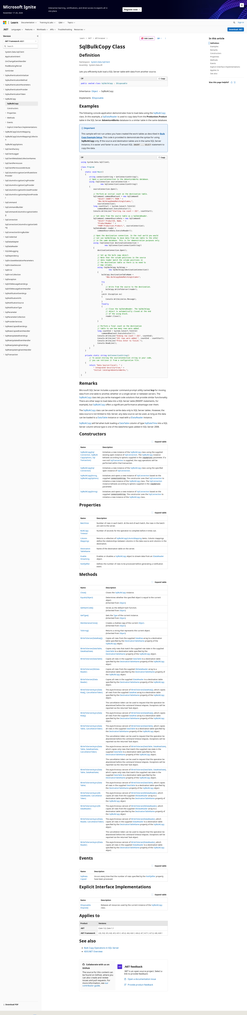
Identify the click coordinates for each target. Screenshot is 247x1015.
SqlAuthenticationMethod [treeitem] (16, 80)
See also (213, 73)
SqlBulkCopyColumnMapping (129, 538)
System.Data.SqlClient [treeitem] (14, 52)
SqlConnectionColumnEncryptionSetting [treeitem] (21, 226)
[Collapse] (38, 36)
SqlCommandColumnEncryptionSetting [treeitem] (21, 213)
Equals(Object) (86, 597)
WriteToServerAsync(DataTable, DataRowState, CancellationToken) (91, 749)
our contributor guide (95, 984)
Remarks (214, 50)
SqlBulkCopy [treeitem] (12, 103)
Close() (83, 592)
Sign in (241, 22)
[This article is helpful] (231, 82)
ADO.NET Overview (93, 951)
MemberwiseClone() (89, 623)
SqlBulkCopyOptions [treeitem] (14, 144)
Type (115, 615)
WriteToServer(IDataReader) (143, 819)
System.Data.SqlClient (100, 62)
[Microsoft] (4, 22)
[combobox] (20, 41)
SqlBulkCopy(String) (88, 491)
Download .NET (235, 29)
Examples (214, 46)
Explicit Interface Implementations (225, 67)
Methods (214, 60)
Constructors (215, 53)
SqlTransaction (116, 460)
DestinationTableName (134, 641)
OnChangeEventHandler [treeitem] (15, 61)
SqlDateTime (151, 423)
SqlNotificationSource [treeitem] (14, 303)
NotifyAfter (85, 564)
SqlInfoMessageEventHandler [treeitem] (18, 288)
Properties (214, 56)
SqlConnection (131, 455)
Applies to (214, 70)
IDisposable (97, 98)
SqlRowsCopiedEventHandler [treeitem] (17, 331)
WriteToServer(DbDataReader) (144, 793)
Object (94, 91)
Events (213, 63)
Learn (82, 38)
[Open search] (234, 22)
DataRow (139, 638)
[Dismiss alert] (242, 5)
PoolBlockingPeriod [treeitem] (13, 66)
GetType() (84, 615)
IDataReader (137, 417)
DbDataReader (141, 669)
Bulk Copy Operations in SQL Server (101, 947)
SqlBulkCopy (159, 113)
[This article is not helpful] (234, 82)
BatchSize (84, 523)
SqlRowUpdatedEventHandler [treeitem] (18, 340)
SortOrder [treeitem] (9, 70)
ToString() (84, 630)
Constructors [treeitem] (12, 108)
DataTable (102, 417)
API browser (100, 38)
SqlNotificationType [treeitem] (13, 307)
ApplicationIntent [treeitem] (12, 56)
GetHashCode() (86, 608)
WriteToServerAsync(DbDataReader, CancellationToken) (91, 796)
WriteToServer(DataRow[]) (91, 638)
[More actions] (165, 38)
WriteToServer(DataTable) (91, 659)
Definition (214, 43)
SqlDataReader (110, 116)
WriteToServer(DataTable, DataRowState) (148, 746)
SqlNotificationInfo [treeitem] (13, 298)
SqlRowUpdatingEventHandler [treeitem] (18, 350)
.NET (90, 38)
